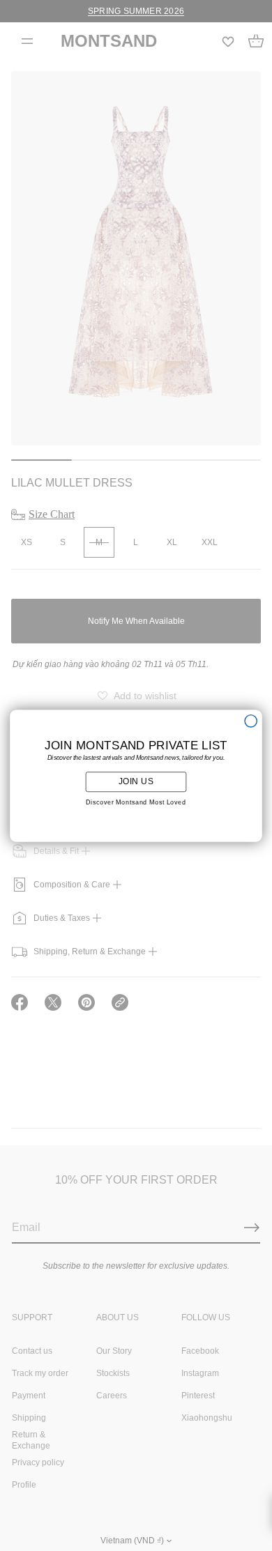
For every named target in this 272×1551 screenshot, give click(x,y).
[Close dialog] (251, 720)
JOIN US (136, 781)
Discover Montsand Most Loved (136, 802)
